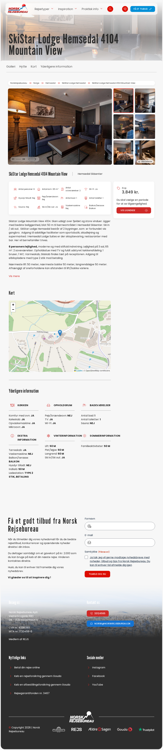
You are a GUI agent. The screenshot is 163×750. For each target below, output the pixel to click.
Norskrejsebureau (18, 83)
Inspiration (65, 9)
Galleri (10, 66)
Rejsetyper (42, 9)
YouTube (97, 684)
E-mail (89, 535)
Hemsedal (51, 83)
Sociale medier (95, 657)
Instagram (98, 667)
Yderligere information (56, 66)
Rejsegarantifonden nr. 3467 (32, 693)
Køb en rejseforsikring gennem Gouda (37, 676)
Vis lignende (127, 210)
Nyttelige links (17, 657)
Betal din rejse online (27, 667)
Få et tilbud (141, 8)
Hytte (23, 66)
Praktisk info (90, 9)
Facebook (98, 676)
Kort (34, 66)
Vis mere (14, 276)
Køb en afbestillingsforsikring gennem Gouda (42, 684)
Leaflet (79, 370)
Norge (36, 83)
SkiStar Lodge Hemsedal (74, 83)
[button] (29, 159)
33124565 (99, 613)
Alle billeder (146, 161)
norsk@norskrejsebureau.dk (112, 623)
